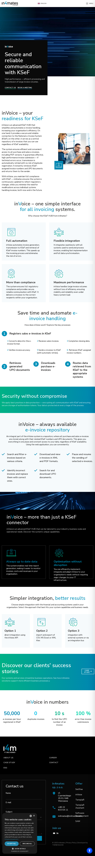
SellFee (79, 789)
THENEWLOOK (57, 845)
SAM (77, 821)
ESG (5, 767)
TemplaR (79, 799)
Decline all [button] (27, 844)
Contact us (10, 88)
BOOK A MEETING (25, 88)
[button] (20, 848)
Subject (9, 811)
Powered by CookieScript (19, 851)
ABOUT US (8, 757)
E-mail (8, 802)
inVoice (78, 794)
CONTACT (53, 762)
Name (8, 793)
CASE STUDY (87, 671)
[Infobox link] (60, 808)
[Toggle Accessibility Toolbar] (89, 850)
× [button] (34, 816)
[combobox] (31, 816)
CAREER (53, 757)
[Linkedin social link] (57, 833)
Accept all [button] (11, 844)
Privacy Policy (71, 843)
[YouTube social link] (54, 833)
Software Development (82, 814)
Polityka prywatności (11, 839)
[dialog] (19, 833)
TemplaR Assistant (79, 806)
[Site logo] (10, 3)
